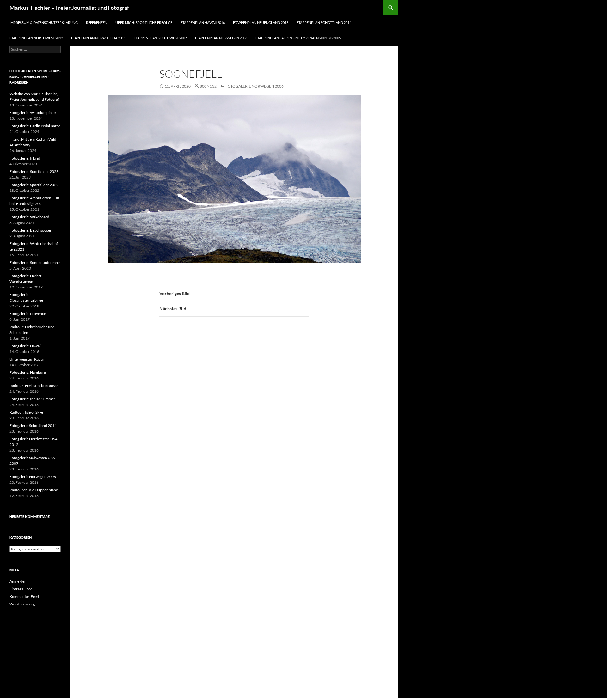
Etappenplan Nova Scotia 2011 (98, 38)
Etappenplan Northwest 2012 (36, 38)
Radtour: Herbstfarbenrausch (34, 385)
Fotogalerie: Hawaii (25, 345)
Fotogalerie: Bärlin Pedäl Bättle (34, 126)
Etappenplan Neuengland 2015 (260, 23)
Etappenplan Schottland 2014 (324, 23)
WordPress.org (22, 604)
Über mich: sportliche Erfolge (143, 23)
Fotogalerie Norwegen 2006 (254, 86)
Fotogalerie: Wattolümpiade (32, 112)
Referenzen (96, 23)
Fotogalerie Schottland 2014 (33, 425)
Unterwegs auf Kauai (26, 359)
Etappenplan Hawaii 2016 (203, 23)
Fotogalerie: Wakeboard (29, 217)
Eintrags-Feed (21, 588)
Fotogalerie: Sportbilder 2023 (33, 171)
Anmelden (18, 581)
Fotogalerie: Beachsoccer (30, 230)
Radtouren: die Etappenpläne (33, 490)
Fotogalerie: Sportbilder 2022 (33, 184)
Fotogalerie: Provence (27, 313)
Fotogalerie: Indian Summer (32, 399)
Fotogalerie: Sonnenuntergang (34, 262)
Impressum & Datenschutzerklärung (43, 23)
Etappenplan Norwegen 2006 (221, 38)
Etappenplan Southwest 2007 (160, 38)
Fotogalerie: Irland (24, 158)
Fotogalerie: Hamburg (27, 372)
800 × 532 (208, 86)
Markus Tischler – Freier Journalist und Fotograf (69, 7)
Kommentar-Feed (24, 596)
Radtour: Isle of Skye (26, 412)
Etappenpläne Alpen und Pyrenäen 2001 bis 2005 (298, 38)
